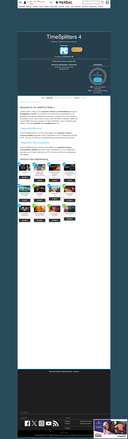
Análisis (35, 6)
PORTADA (22, 6)
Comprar (77, 49)
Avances (61, 6)
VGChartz (67, 428)
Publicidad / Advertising (86, 421)
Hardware (85, 6)
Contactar (67, 423)
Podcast (100, 6)
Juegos (46, 6)
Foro (72, 6)
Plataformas (93, 6)
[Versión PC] (64, 50)
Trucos (67, 6)
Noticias (29, 6)
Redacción (67, 421)
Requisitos (49, 98)
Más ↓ (51, 2)
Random (78, 6)
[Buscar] (102, 2)
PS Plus (31, 3)
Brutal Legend (40, 1)
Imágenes (77, 98)
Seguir (98, 80)
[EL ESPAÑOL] (107, 2)
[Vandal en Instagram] (42, 423)
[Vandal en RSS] (56, 423)
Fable (30, 1)
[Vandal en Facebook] (27, 423)
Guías (41, 6)
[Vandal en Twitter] (34, 423)
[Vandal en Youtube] (49, 423)
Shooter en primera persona (67, 41)
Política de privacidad (85, 423)
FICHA (43, 98)
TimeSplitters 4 (64, 36)
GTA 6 (34, 1)
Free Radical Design (67, 67)
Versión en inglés (64, 432)
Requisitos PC (64, 69)
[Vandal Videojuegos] (64, 2)
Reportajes (53, 6)
